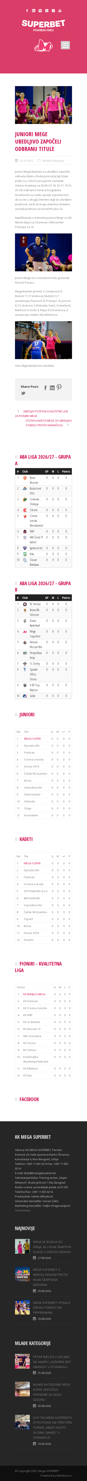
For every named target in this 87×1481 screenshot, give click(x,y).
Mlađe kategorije (53, 160)
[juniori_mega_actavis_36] (43, 105)
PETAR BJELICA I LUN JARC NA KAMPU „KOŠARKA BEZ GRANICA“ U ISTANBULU (52, 1362)
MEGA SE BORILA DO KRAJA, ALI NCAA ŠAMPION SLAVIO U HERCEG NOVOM (52, 1247)
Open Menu (65, 45)
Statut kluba (22, 1210)
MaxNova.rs (64, 1475)
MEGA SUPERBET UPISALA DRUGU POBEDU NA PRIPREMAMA (51, 1308)
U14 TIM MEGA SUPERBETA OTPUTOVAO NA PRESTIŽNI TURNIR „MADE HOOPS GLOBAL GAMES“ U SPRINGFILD (52, 1428)
